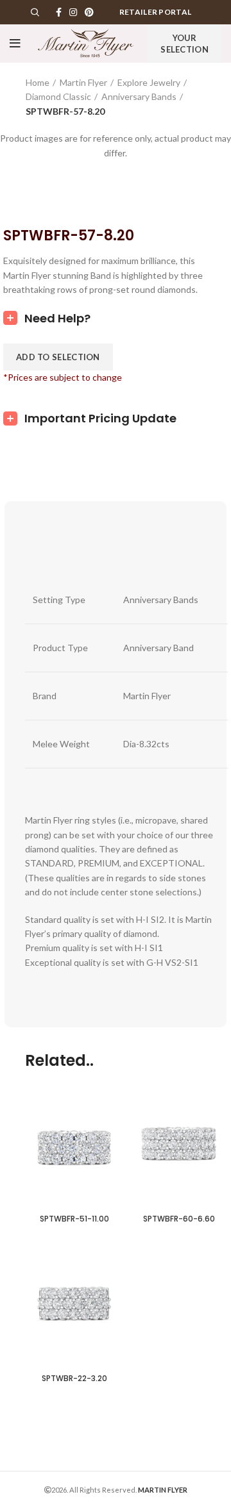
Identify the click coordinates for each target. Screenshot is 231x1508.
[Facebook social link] (58, 12)
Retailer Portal (155, 12)
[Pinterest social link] (89, 12)
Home (37, 82)
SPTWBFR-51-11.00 (74, 1218)
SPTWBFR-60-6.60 (179, 1218)
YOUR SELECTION (184, 43)
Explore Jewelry (148, 82)
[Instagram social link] (73, 12)
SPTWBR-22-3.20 (74, 1378)
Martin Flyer (83, 82)
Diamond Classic (58, 96)
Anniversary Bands (138, 96)
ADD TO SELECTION (58, 357)
